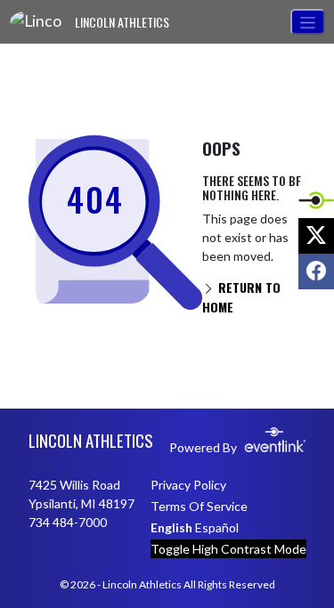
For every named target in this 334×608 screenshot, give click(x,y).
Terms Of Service (199, 506)
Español (217, 527)
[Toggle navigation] (307, 22)
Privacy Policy (188, 484)
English (171, 527)
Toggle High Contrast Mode (228, 548)
